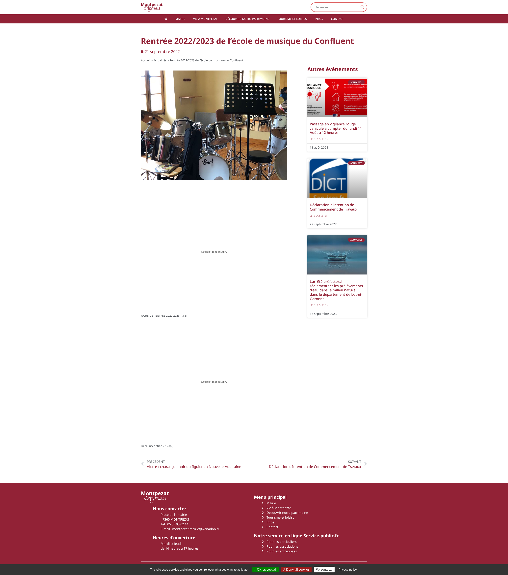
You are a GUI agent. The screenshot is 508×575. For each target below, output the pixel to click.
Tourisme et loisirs (292, 19)
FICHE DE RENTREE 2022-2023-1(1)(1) (164, 315)
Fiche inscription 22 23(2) (157, 446)
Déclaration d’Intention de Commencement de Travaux (333, 207)
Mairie (180, 19)
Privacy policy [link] (348, 569)
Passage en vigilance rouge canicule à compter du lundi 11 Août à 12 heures (336, 128)
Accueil (145, 60)
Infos (319, 19)
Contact (337, 19)
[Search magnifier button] (362, 7)
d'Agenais (152, 7)
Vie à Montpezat (205, 19)
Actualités (159, 60)
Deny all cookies (297, 569)
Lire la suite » (319, 139)
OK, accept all (266, 569)
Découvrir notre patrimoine (247, 19)
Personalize (324, 569)
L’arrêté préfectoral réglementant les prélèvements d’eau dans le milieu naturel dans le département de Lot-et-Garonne (336, 290)
